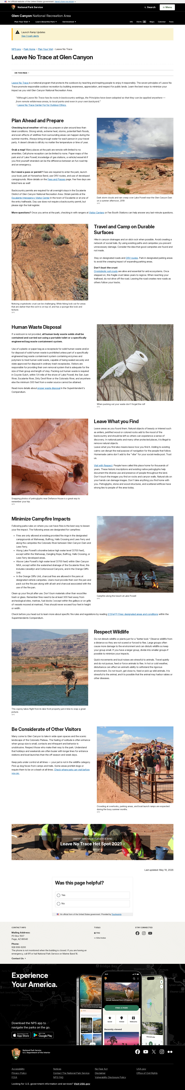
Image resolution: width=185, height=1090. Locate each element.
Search (151, 7)
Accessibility (18, 1068)
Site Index (101, 938)
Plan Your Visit (21, 22)
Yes (63, 895)
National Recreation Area (41, 16)
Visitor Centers (96, 212)
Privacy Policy (19, 1073)
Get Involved (68, 22)
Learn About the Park (45, 22)
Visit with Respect (103, 465)
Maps (152, 22)
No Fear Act (101, 1068)
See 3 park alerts (30, 36)
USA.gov (141, 1068)
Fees (171, 22)
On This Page (26, 73)
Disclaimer (100, 1073)
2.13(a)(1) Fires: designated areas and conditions (133, 614)
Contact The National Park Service (71, 1073)
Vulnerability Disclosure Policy (110, 1077)
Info (131, 22)
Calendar (162, 22)
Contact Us (18, 958)
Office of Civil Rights (147, 1073)
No (63, 903)
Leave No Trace (20, 82)
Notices (57, 1068)
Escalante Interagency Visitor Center (31, 197)
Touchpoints (116, 914)
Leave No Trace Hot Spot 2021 (91, 843)
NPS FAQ (58, 1077)
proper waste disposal (48, 388)
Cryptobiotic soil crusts (106, 271)
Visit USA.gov (82, 1083)
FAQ (98, 933)
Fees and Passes (56, 179)
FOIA (14, 1077)
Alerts (140, 22)
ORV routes (132, 257)
